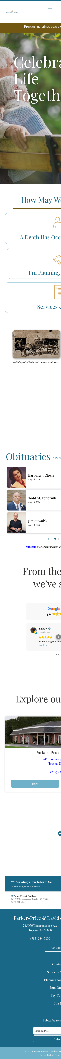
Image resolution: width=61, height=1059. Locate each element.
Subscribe (32, 547)
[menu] (50, 9)
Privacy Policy (46, 1055)
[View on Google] (33, 630)
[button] (55, 539)
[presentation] (49, 539)
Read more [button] (44, 645)
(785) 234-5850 (40, 938)
